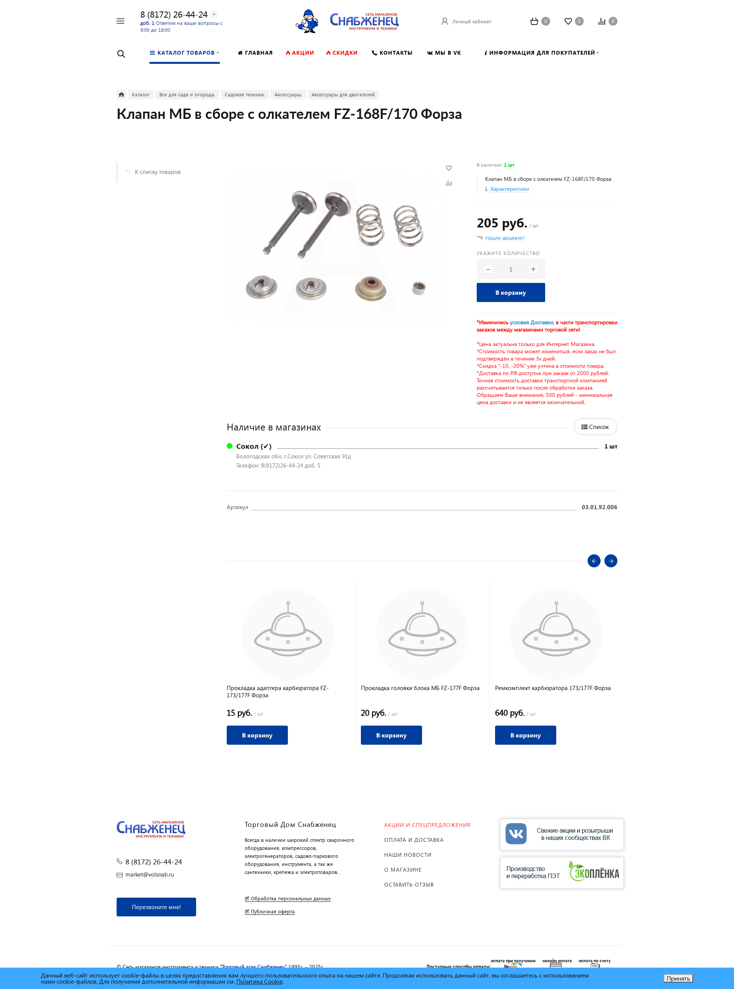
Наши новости (408, 854)
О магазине (403, 869)
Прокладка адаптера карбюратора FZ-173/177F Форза (278, 691)
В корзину (510, 292)
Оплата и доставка (414, 839)
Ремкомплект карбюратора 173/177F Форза (553, 688)
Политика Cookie (259, 981)
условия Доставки (531, 322)
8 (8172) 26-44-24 (174, 14)
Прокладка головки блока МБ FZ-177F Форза (420, 688)
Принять (678, 978)
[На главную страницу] (364, 20)
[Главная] (121, 94)
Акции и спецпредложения (427, 824)
